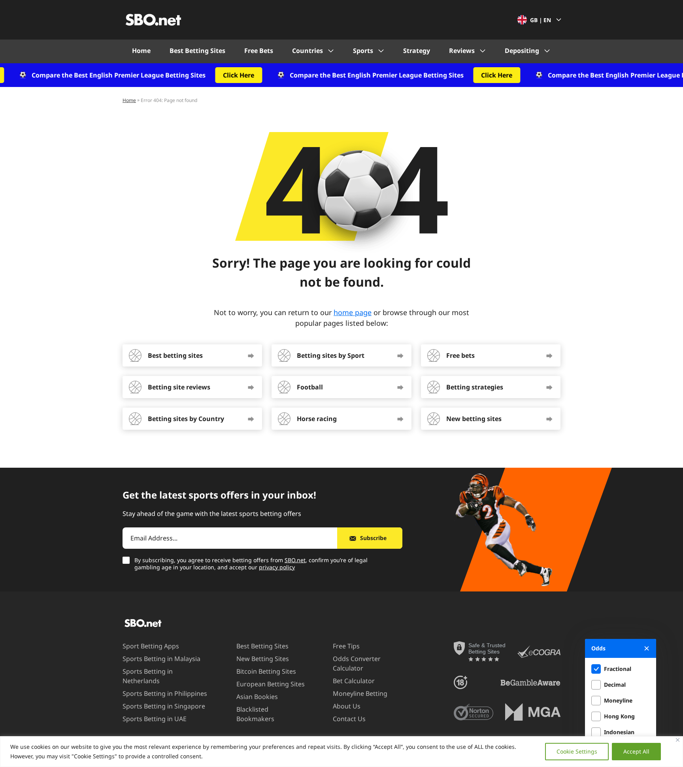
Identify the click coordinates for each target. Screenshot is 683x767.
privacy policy (277, 567)
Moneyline (618, 700)
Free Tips (346, 646)
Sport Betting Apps (151, 646)
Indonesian (619, 732)
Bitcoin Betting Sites (266, 671)
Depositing (522, 50)
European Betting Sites (270, 684)
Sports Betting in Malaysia (161, 658)
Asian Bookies (257, 696)
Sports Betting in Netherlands (148, 676)
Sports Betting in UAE (155, 718)
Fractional (617, 669)
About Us (346, 706)
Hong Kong (619, 716)
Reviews (462, 50)
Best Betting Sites (197, 50)
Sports (363, 50)
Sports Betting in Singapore (164, 706)
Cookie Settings (577, 751)
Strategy (416, 50)
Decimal (615, 684)
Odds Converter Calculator (357, 663)
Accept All (636, 751)
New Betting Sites (262, 658)
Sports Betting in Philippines (165, 693)
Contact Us (349, 718)
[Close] (677, 740)
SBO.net (295, 560)
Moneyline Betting (360, 693)
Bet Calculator (354, 680)
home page (353, 312)
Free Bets (258, 50)
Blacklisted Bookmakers (255, 714)
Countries (307, 50)
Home (141, 50)
